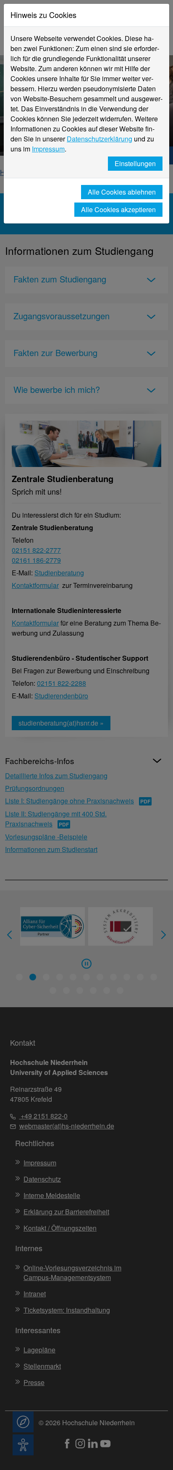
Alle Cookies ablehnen (122, 192)
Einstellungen (135, 163)
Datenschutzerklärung (99, 139)
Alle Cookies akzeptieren (118, 209)
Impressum (48, 149)
